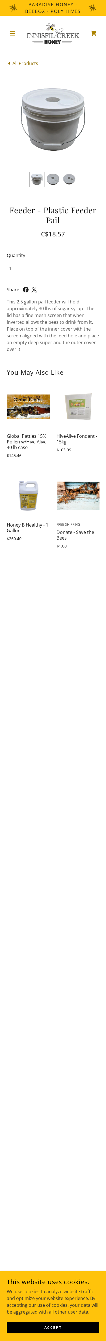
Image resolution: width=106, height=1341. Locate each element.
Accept (53, 1327)
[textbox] (21, 268)
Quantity (16, 255)
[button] (14, 33)
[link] (53, 33)
